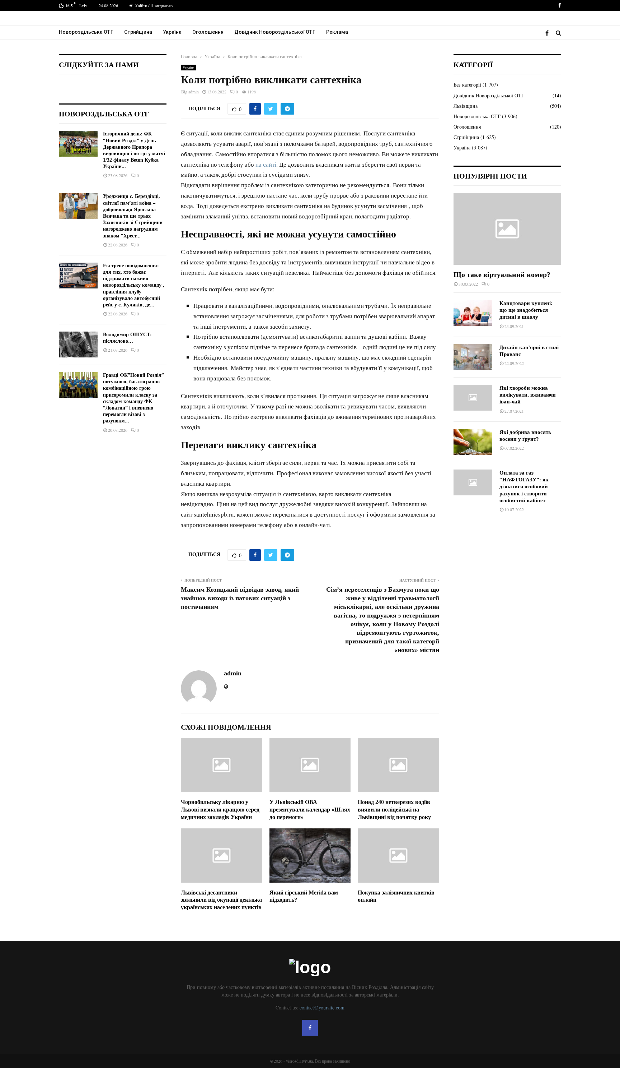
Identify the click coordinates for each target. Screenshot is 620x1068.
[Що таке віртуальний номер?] (507, 229)
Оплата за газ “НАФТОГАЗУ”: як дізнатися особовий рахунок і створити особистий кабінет (524, 486)
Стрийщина (138, 32)
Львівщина (466, 105)
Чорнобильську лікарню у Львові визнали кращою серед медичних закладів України (220, 809)
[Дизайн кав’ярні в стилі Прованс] (473, 357)
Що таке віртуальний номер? (502, 274)
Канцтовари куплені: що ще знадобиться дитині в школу (526, 310)
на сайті (265, 164)
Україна (172, 32)
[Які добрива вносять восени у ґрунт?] (473, 442)
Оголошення (208, 32)
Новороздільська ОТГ (86, 32)
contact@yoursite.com (322, 1007)
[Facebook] (548, 33)
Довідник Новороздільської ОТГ (274, 32)
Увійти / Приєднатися (154, 5)
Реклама (337, 32)
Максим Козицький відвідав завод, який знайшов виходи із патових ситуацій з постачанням (240, 598)
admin (193, 91)
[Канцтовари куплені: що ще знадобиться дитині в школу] (473, 313)
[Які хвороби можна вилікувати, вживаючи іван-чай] (473, 398)
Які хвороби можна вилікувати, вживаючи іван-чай (527, 395)
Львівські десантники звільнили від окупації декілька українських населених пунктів (221, 900)
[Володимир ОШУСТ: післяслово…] (78, 344)
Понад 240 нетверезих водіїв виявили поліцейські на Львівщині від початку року (394, 809)
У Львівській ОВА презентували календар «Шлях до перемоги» (309, 809)
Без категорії (467, 84)
